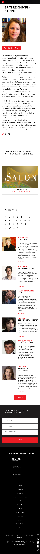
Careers (20, 508)
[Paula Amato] (9, 373)
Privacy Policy (20, 512)
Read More (21, 262)
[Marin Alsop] (9, 244)
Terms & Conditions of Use (20, 497)
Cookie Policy (20, 524)
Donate (20, 520)
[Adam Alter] (9, 273)
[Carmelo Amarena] (9, 347)
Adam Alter (26, 267)
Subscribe (20, 504)
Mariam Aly (28, 319)
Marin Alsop (22, 239)
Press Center (20, 501)
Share (7, 134)
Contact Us (20, 493)
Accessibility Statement (20, 527)
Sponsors (20, 489)
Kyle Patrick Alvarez (26, 292)
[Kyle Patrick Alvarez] (9, 297)
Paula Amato (24, 368)
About (20, 485)
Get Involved (20, 516)
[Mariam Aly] (9, 324)
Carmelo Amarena (26, 342)
